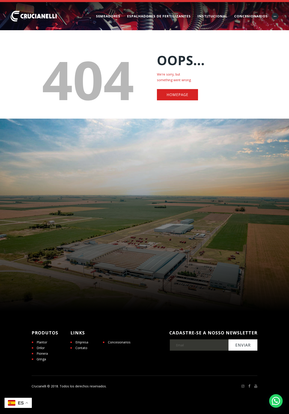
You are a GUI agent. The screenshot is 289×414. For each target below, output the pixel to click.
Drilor (41, 348)
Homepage (177, 94)
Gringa (41, 359)
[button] (276, 401)
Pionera (42, 353)
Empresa (81, 342)
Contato (81, 348)
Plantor (42, 342)
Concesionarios (119, 342)
